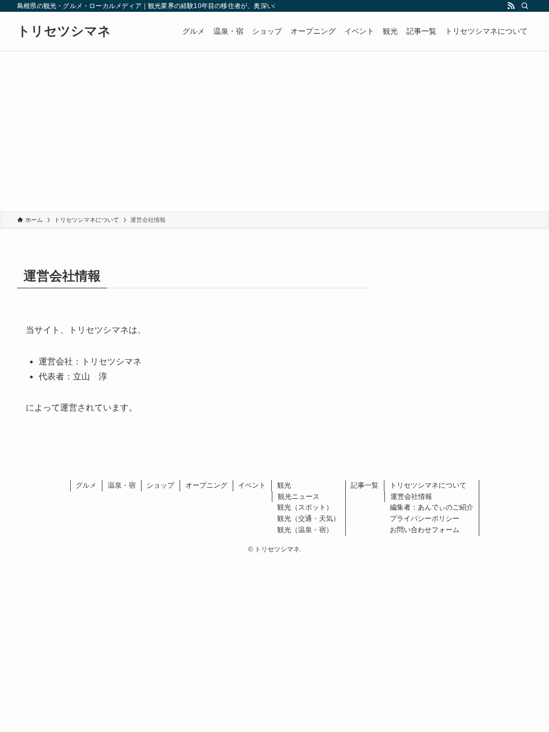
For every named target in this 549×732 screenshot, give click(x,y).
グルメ (86, 485)
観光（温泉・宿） (305, 530)
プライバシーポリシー (424, 518)
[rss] (511, 6)
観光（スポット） (305, 507)
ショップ (160, 485)
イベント (252, 485)
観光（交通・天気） (308, 518)
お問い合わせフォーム (424, 530)
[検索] (525, 6)
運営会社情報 (411, 496)
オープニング (206, 485)
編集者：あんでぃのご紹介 (431, 507)
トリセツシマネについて (428, 485)
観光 (284, 485)
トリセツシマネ (64, 31)
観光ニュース (299, 496)
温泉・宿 (122, 485)
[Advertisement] (274, 131)
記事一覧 (365, 485)
